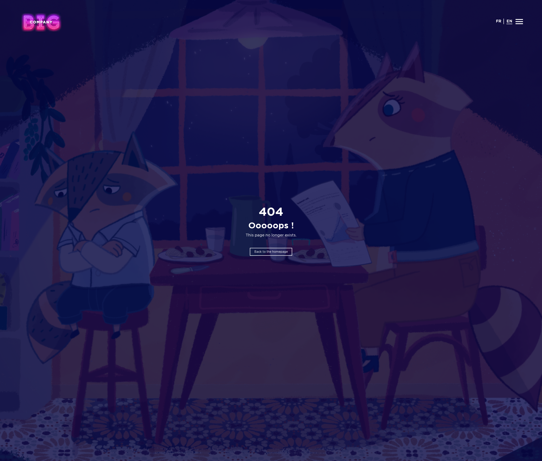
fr (498, 21)
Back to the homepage (271, 251)
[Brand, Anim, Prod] (41, 22)
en (509, 21)
